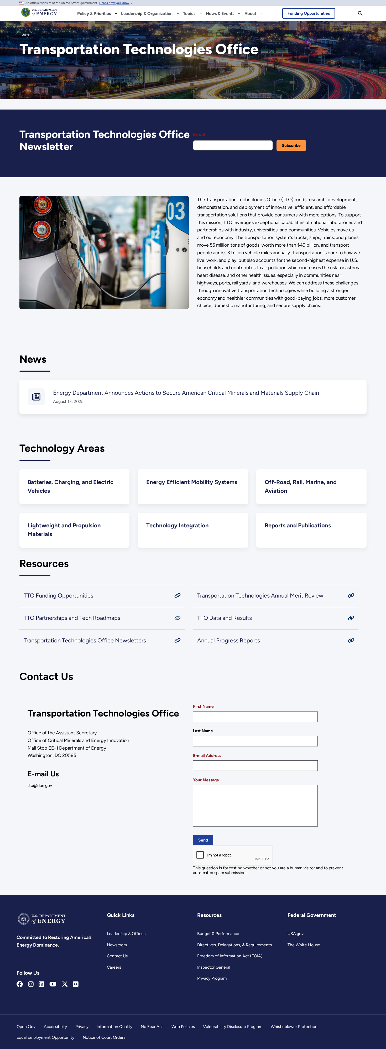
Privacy (81, 1026)
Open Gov (26, 1026)
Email (199, 134)
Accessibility (55, 1026)
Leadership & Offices (126, 933)
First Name (203, 706)
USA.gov (296, 933)
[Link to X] (65, 984)
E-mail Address (207, 755)
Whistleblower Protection (294, 1026)
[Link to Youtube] (52, 984)
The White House (304, 944)
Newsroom (117, 944)
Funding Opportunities (309, 13)
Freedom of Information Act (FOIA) (230, 955)
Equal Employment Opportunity (45, 1037)
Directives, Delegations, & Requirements (234, 944)
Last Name (203, 730)
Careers (114, 967)
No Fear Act (152, 1026)
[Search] (360, 13)
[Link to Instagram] (31, 984)
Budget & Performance (218, 933)
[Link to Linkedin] (41, 984)
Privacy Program (212, 978)
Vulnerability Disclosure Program (232, 1026)
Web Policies (183, 1026)
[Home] (39, 15)
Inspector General (213, 967)
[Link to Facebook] (20, 984)
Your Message (206, 779)
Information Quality (114, 1026)
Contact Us (117, 955)
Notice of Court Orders (104, 1037)
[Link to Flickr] (76, 984)
